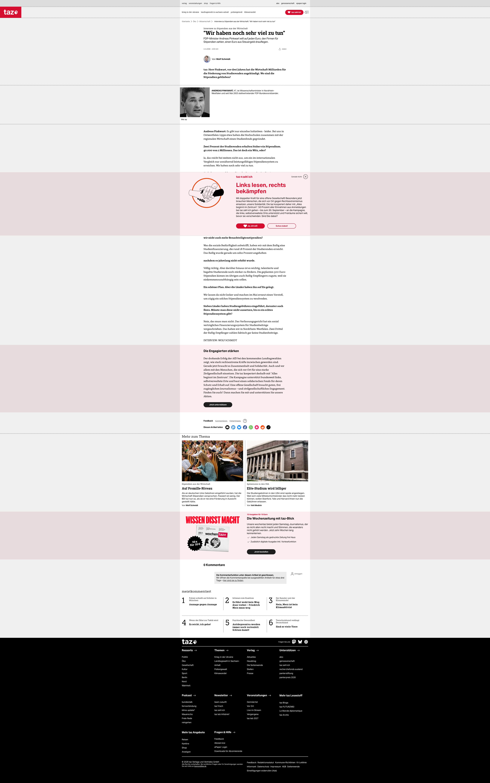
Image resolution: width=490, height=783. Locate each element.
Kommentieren (221, 421)
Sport (184, 673)
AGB (284, 766)
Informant (252, 766)
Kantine (185, 743)
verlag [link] (184, 3)
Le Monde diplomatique (290, 711)
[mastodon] (294, 643)
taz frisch (218, 706)
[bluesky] (300, 643)
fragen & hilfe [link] (215, 3)
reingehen (186, 722)
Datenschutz (263, 766)
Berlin (184, 677)
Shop (184, 747)
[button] (307, 12)
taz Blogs (283, 702)
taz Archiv (284, 715)
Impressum (275, 766)
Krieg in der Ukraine (223, 657)
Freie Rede (187, 718)
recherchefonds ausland (291, 669)
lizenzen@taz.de (200, 766)
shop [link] (206, 3)
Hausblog (251, 661)
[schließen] (305, 176)
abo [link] (277, 3)
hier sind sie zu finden (233, 580)
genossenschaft (287, 661)
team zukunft (220, 702)
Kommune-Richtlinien (285, 762)
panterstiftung (286, 673)
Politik (185, 657)
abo (281, 657)
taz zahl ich (284, 665)
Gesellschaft (188, 665)
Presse (250, 673)
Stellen (250, 669)
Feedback (219, 739)
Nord (184, 681)
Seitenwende (293, 766)
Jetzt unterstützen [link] (218, 404)
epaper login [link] (301, 3)
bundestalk (187, 702)
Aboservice (219, 743)
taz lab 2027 (252, 718)
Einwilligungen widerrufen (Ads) (262, 770)
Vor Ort (250, 706)
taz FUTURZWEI (286, 706)
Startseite (186, 21)
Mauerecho (187, 714)
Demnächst (252, 702)
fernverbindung (189, 706)
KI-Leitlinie (302, 762)
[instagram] (306, 643)
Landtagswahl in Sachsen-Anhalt (226, 663)
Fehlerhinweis (235, 421)
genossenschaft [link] (287, 3)
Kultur (185, 669)
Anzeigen (186, 751)
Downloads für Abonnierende (228, 751)
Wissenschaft (204, 21)
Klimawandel (220, 673)
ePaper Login (220, 747)
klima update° (188, 710)
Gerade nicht (296, 177)
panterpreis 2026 (287, 677)
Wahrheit (186, 685)
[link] (191, 12)
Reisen (185, 739)
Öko (194, 21)
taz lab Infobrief (221, 714)
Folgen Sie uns (284, 642)
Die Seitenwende (255, 665)
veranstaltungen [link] (195, 3)
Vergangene (253, 714)
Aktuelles (251, 657)
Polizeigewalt (220, 669)
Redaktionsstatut (266, 762)
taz (189, 642)
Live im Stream (254, 710)
